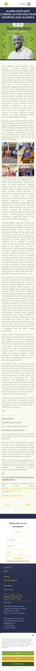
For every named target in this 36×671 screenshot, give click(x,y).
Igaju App (27, 274)
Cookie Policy (13, 668)
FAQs (5, 571)
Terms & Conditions (10, 580)
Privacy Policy (21, 668)
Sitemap (6, 577)
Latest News (8, 586)
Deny (18, 658)
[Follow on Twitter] (13, 597)
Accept (18, 653)
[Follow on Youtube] (6, 597)
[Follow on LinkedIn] (19, 597)
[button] (33, 635)
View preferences (18, 664)
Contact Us (7, 567)
